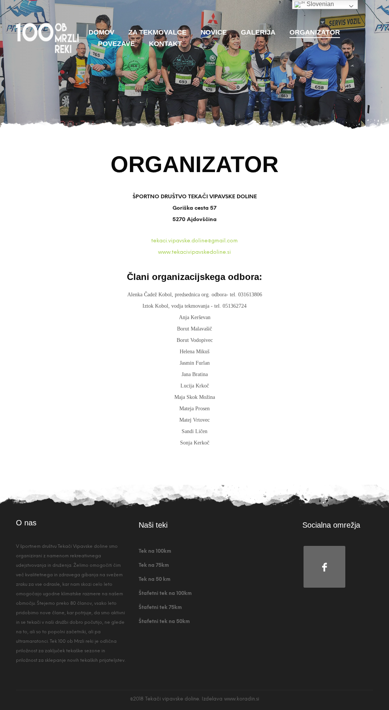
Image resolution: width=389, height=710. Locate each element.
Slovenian (319, 4)
